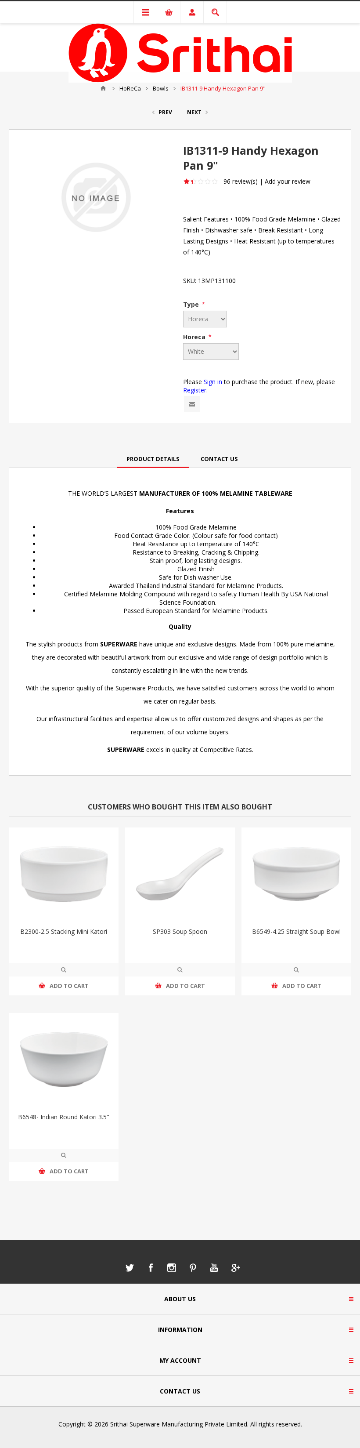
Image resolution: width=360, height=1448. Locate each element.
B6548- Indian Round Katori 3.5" (63, 1117)
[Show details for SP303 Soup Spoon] (180, 874)
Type (192, 304)
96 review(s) (240, 181)
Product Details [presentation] (153, 459)
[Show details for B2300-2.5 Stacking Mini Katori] (64, 874)
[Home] (103, 88)
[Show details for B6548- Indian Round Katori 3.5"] (64, 1059)
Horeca (195, 337)
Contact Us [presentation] (219, 459)
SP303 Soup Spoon (180, 931)
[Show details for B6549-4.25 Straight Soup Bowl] (296, 874)
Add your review (287, 181)
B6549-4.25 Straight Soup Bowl (296, 931)
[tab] (153, 459)
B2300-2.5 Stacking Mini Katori (63, 931)
